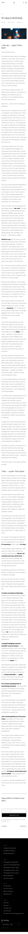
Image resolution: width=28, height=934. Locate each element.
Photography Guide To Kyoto (11, 873)
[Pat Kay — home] (14, 2)
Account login (7, 910)
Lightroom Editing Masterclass (11, 864)
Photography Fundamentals (10, 862)
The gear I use (7, 908)
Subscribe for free (14, 815)
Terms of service (7, 888)
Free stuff (6, 902)
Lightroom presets (8, 878)
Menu (3, 2)
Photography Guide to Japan (11, 867)
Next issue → (23, 826)
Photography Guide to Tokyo (11, 870)
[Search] (23, 2)
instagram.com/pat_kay (10, 848)
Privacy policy (7, 886)
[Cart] (25, 2)
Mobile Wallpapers (8, 875)
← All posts (4, 826)
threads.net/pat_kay (9, 853)
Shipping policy (7, 894)
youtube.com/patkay (9, 850)
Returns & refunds (8, 891)
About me (6, 905)
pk (2, 14)
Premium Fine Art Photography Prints (14, 913)
